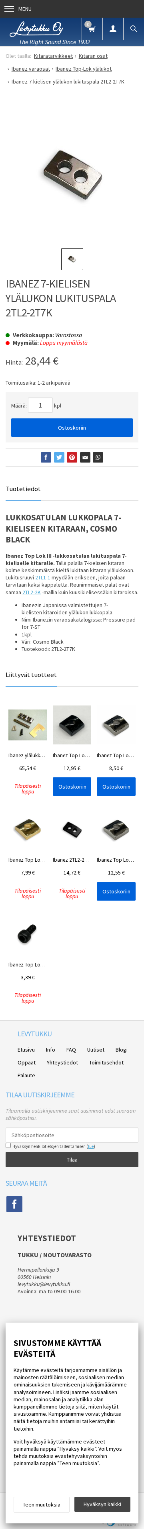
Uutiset (95, 1049)
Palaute (26, 1075)
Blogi (122, 1049)
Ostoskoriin (72, 427)
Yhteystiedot (62, 1062)
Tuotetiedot (23, 488)
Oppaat (27, 1062)
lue (91, 1146)
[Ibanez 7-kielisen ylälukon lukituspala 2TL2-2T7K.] (72, 174)
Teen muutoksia (41, 1504)
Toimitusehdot (106, 1062)
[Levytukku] (36, 28)
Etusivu (26, 1049)
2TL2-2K (31, 592)
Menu (25, 8)
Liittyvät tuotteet (31, 674)
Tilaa (72, 1159)
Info (50, 1049)
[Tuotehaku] (133, 29)
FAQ (71, 1049)
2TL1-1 (42, 577)
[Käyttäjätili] (112, 29)
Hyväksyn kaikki (102, 1504)
